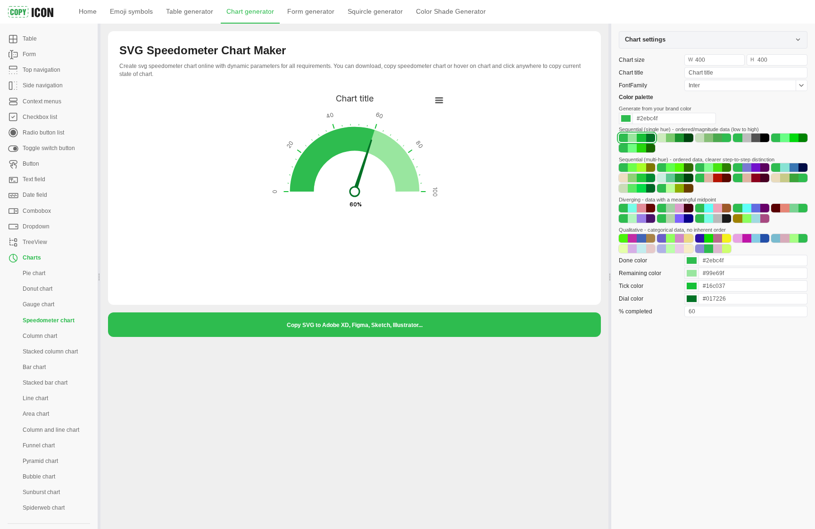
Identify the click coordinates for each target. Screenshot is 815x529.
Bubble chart (39, 476)
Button (31, 163)
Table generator (189, 11)
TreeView (35, 242)
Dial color (631, 298)
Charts (32, 257)
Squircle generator (375, 11)
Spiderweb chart (44, 507)
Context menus (42, 101)
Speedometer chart (49, 320)
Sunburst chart (41, 492)
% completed (635, 311)
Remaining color (640, 273)
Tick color (631, 286)
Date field (35, 195)
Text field (34, 179)
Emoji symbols (131, 11)
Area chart (36, 414)
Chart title (631, 72)
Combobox (37, 211)
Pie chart (34, 273)
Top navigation (41, 70)
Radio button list (43, 132)
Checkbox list (40, 117)
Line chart (35, 398)
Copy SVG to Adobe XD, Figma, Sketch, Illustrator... (355, 325)
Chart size (632, 60)
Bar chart (34, 367)
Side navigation (43, 85)
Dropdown (36, 226)
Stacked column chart (50, 351)
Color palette (636, 97)
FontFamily (633, 85)
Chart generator (250, 11)
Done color (633, 260)
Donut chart (37, 288)
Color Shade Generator (451, 11)
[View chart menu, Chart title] (439, 100)
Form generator (310, 11)
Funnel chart (39, 445)
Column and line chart (51, 430)
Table (30, 38)
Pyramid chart (40, 461)
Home (88, 11)
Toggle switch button (49, 148)
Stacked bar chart (45, 382)
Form (29, 54)
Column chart (40, 336)
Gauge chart (38, 304)
